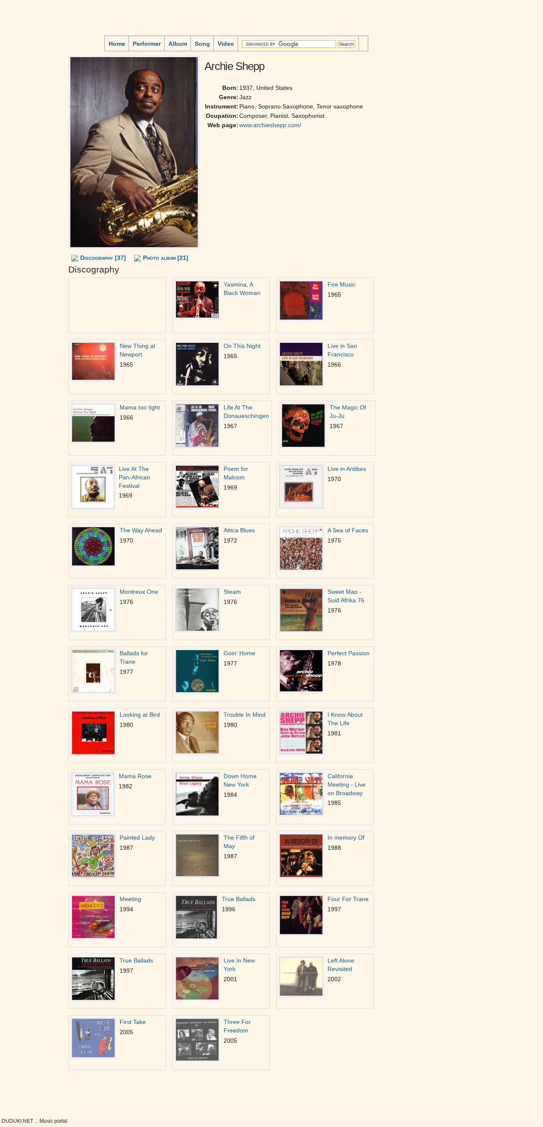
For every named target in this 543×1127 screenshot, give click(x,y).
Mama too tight (140, 407)
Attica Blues (239, 530)
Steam (232, 591)
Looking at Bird (140, 714)
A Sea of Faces (347, 530)
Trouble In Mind (245, 714)
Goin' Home (239, 653)
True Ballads (238, 899)
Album (177, 43)
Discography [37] (103, 257)
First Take (133, 1021)
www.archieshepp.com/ (270, 125)
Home (117, 43)
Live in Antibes (346, 468)
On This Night (242, 345)
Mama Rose (135, 776)
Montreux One (139, 591)
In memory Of (345, 837)
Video (226, 43)
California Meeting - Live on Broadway (346, 784)
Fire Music (341, 284)
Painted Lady (137, 837)
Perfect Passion (348, 653)
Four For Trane (348, 899)
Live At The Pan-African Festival (134, 477)
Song (202, 43)
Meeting (130, 899)
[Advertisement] (28, 105)
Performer (147, 43)
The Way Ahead (141, 530)
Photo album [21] (165, 257)
